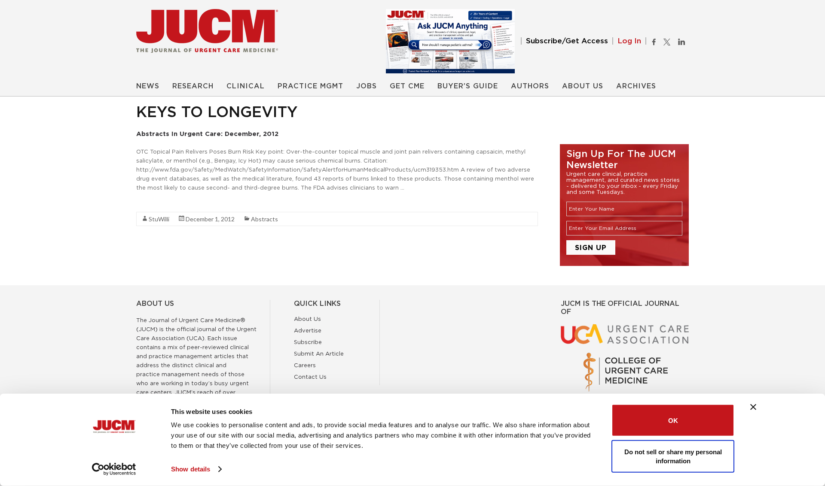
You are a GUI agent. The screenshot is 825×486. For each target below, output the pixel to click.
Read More (151, 203)
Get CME (407, 86)
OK (673, 420)
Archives (636, 86)
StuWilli (159, 219)
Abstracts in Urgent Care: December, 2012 (207, 133)
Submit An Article (319, 353)
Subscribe (308, 342)
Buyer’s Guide (467, 86)
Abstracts (264, 219)
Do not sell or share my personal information (673, 456)
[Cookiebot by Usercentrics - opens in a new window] (114, 469)
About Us (582, 86)
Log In (629, 41)
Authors (530, 86)
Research (193, 86)
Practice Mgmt (310, 86)
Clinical (245, 86)
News (147, 86)
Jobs (366, 86)
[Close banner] (753, 407)
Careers (305, 365)
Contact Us (310, 377)
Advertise (307, 330)
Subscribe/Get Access (567, 41)
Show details (190, 469)
